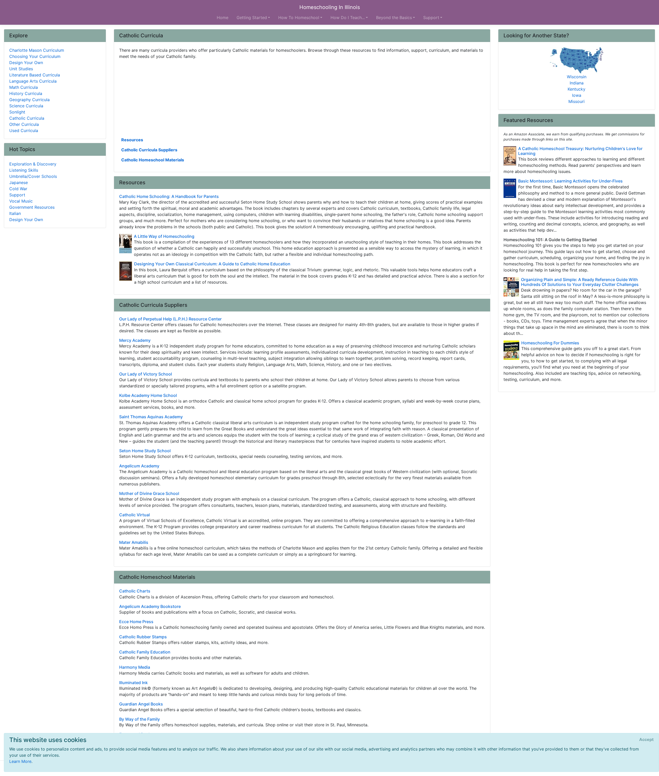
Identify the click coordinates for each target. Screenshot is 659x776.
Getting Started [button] (252, 17)
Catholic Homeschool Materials (152, 159)
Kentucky (576, 89)
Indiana (577, 82)
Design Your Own (26, 62)
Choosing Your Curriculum (34, 56)
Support (17, 194)
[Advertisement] (273, 98)
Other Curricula (24, 124)
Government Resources (32, 207)
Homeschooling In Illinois (329, 7)
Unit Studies (21, 68)
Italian (15, 213)
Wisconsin (576, 76)
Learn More (20, 761)
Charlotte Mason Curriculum (36, 50)
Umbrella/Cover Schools (33, 176)
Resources (132, 139)
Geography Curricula (29, 99)
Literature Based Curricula (34, 74)
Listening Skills (23, 170)
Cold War (18, 188)
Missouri (576, 101)
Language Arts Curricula (33, 81)
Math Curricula (23, 87)
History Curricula (25, 93)
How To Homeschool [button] (298, 17)
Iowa (576, 95)
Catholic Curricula (26, 118)
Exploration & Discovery (32, 164)
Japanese (18, 182)
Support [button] (431, 17)
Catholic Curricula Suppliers (149, 149)
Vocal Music (21, 201)
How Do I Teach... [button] (348, 17)
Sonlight (17, 112)
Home (222, 17)
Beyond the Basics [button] (394, 17)
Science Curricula (26, 105)
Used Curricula (23, 130)
